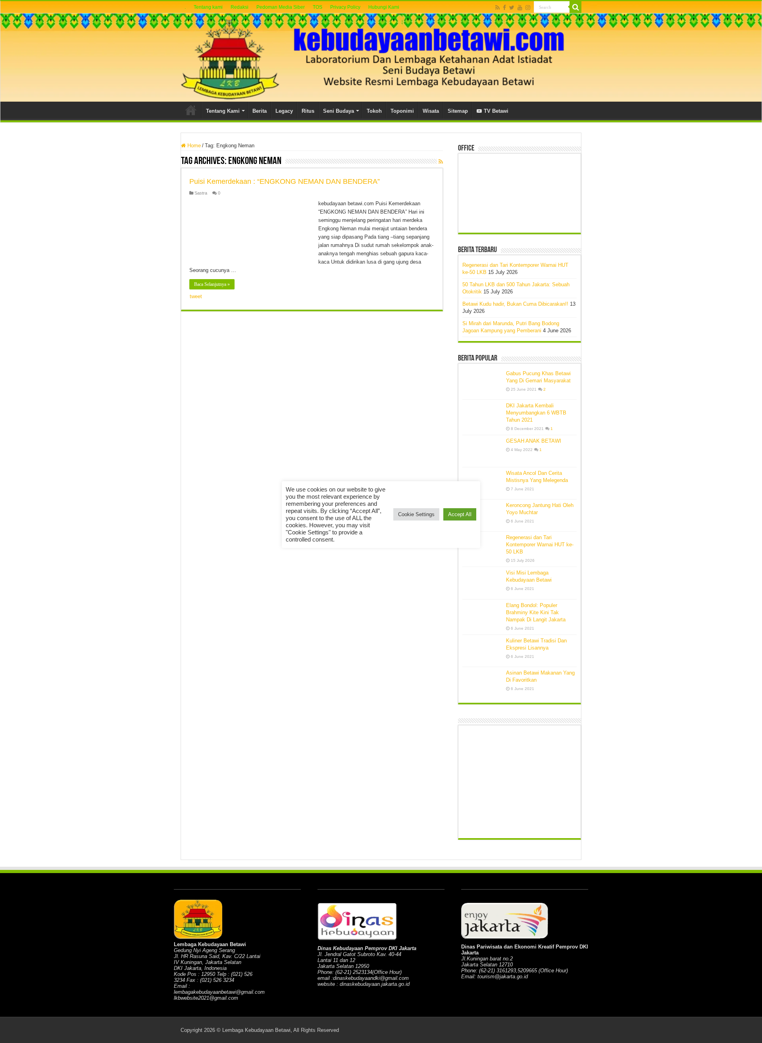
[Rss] (497, 7)
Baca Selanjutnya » (212, 284)
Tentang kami (208, 7)
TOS (317, 7)
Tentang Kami (223, 111)
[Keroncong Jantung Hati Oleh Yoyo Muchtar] (482, 515)
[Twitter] (511, 7)
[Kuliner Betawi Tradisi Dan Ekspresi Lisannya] (482, 650)
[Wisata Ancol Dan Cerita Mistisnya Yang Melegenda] (482, 483)
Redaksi (239, 7)
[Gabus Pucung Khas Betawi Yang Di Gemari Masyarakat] (482, 383)
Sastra (200, 193)
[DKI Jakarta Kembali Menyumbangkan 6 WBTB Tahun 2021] (482, 415)
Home (191, 110)
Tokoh (374, 111)
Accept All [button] (459, 514)
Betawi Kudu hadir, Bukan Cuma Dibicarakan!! (515, 304)
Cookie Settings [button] (416, 514)
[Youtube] (520, 7)
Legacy (284, 111)
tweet (196, 296)
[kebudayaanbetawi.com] (381, 57)
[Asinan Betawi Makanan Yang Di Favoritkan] (482, 682)
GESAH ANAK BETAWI (533, 441)
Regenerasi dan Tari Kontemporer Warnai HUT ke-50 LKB (539, 544)
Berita (259, 111)
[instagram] (528, 7)
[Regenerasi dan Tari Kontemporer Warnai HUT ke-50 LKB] (482, 547)
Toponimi (402, 111)
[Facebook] (504, 7)
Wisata (431, 111)
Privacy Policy (345, 7)
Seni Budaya (338, 111)
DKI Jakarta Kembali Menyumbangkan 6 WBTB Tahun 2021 (536, 413)
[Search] (575, 7)
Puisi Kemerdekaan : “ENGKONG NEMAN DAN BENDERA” (284, 181)
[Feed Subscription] (441, 161)
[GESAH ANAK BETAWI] (482, 451)
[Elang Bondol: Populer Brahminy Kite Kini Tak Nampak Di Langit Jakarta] (482, 615)
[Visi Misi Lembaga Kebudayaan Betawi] (482, 582)
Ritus (308, 111)
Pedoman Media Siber (280, 7)
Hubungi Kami (383, 7)
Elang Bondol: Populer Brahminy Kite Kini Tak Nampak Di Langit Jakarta (536, 612)
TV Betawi (496, 111)
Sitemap (458, 111)
